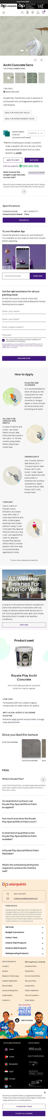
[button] (38, 12)
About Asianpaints (9, 961)
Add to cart (13, 160)
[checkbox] (3, 340)
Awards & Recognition (10, 990)
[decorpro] (36, 1063)
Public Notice (29, 1000)
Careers (5, 971)
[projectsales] (36, 1072)
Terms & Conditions (32, 995)
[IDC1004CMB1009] (24, 36)
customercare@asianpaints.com (26, 898)
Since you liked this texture (20, 734)
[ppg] (36, 1083)
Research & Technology (10, 976)
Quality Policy (30, 986)
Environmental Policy (32, 976)
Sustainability (7, 995)
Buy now (34, 160)
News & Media (7, 986)
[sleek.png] (36, 1048)
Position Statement (32, 990)
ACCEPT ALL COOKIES (23, 1113)
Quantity (33, 133)
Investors (5, 966)
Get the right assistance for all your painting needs (21, 293)
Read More (24, 220)
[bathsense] (36, 1056)
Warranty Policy (30, 981)
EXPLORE (24, 625)
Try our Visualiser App (13, 231)
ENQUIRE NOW (24, 358)
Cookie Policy (29, 971)
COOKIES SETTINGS (24, 1106)
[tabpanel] (24, 36)
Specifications (11, 205)
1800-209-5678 (20, 894)
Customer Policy (31, 966)
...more (18, 153)
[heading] (17, 112)
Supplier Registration (9, 981)
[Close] (45, 1092)
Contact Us (6, 1000)
